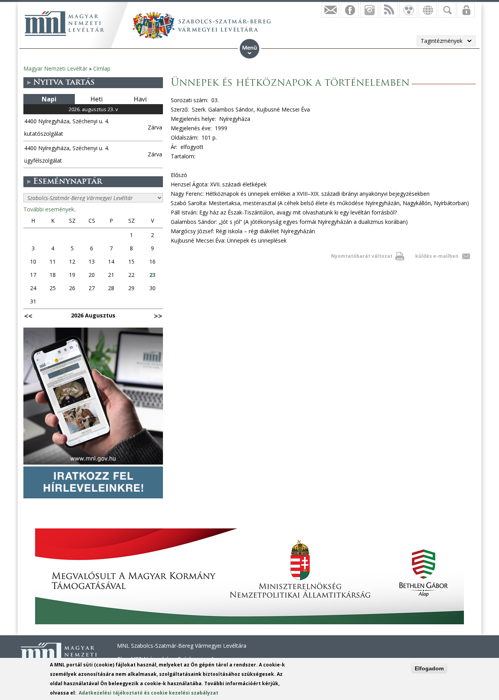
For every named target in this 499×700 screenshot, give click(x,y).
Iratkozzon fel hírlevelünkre (330, 10)
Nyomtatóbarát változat (362, 256)
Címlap (101, 68)
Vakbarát (408, 10)
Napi (49, 99)
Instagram (369, 10)
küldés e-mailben (436, 256)
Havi (140, 99)
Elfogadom (429, 668)
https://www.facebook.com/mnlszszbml (350, 10)
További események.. (49, 209)
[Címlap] (64, 23)
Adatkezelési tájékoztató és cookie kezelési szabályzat (148, 692)
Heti (96, 99)
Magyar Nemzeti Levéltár (55, 68)
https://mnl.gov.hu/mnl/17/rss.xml (389, 10)
